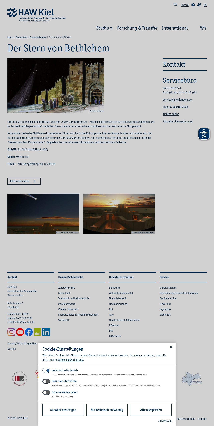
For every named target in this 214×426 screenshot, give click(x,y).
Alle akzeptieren (151, 410)
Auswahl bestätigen (63, 410)
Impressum (165, 420)
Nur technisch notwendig (107, 410)
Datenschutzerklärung (70, 359)
